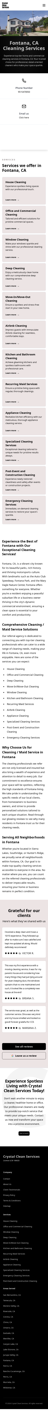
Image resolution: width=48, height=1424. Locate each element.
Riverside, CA (9, 1311)
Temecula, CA (9, 1300)
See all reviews (24, 1046)
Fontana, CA (8, 1360)
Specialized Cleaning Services (16, 1270)
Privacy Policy (9, 1195)
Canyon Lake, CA (10, 1344)
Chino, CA (7, 1322)
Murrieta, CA (9, 1382)
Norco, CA (7, 1366)
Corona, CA (8, 1317)
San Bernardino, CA (12, 1295)
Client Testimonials (11, 1189)
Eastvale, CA (8, 1333)
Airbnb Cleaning (10, 1259)
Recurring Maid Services (14, 1253)
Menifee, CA (8, 1338)
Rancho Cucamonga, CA (14, 1371)
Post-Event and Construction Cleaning (20, 1281)
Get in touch (24, 1133)
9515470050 (24, 91)
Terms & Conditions (12, 1200)
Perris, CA (7, 1376)
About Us (7, 1184)
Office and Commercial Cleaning (17, 1226)
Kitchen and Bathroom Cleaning (17, 1248)
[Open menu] (44, 5)
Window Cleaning (11, 1232)
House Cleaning (10, 1221)
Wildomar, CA (9, 1387)
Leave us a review (26, 1055)
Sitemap (7, 1206)
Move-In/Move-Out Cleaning (16, 1243)
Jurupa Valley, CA (10, 1355)
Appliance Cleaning (12, 1264)
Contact (6, 1178)
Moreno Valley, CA (11, 1306)
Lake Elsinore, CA (10, 1349)
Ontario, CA (8, 1327)
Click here (24, 117)
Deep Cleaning (9, 1237)
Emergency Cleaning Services (16, 1275)
